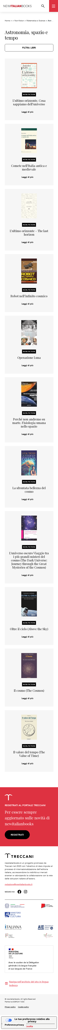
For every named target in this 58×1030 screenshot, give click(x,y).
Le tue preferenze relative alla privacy (32, 1020)
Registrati (17, 835)
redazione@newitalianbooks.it (18, 884)
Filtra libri (29, 48)
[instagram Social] (26, 891)
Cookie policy (23, 1006)
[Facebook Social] (19, 891)
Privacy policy (10, 1006)
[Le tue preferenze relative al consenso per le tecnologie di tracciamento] (14, 1025)
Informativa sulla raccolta (18, 1026)
